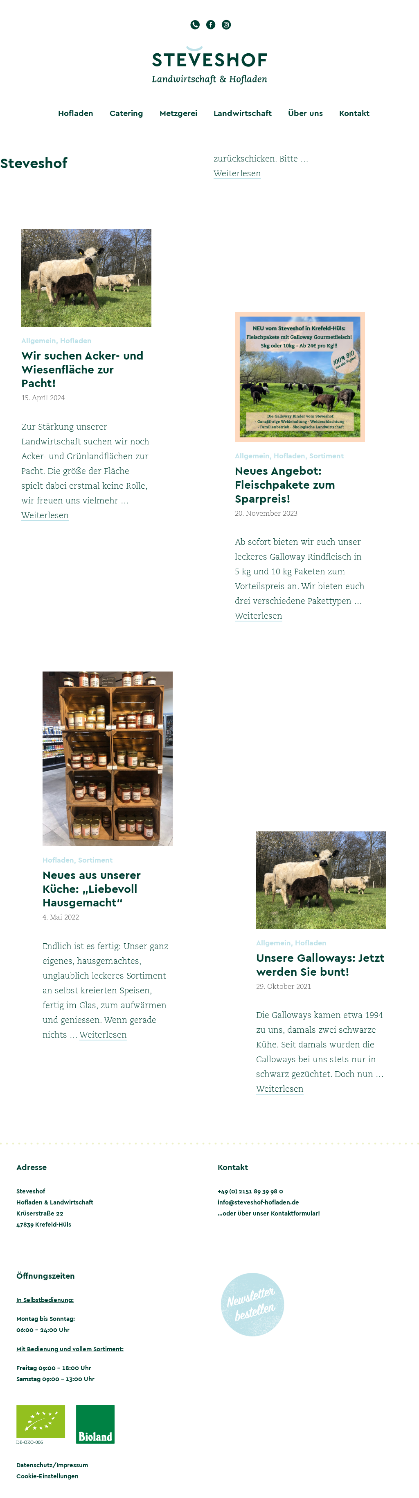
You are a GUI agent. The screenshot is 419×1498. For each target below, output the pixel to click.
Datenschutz (34, 1465)
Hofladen (76, 340)
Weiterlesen (237, 174)
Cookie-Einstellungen (47, 1476)
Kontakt (354, 113)
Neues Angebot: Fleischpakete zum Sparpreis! (285, 484)
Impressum (72, 1465)
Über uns (305, 113)
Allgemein (38, 340)
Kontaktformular (294, 1213)
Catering (126, 113)
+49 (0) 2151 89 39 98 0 (250, 1191)
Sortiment (326, 455)
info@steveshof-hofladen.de (258, 1202)
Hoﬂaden (75, 113)
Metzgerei (178, 113)
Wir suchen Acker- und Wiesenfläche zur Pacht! (82, 369)
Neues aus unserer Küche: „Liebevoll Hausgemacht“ (92, 888)
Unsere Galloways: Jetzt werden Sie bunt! (320, 964)
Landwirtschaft (243, 113)
